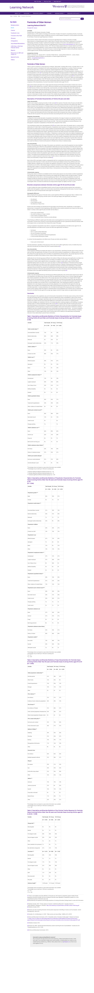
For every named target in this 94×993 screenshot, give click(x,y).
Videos (13, 59)
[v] (52, 157)
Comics (13, 30)
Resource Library (38, 13)
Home (11, 16)
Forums (49, 13)
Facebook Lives (15, 33)
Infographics (14, 41)
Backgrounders (15, 25)
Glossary (13, 38)
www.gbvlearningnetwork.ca (38, 57)
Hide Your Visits (47, 1)
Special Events (15, 57)
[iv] (55, 103)
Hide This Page (37, 1)
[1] (53, 125)
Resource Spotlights (73, 13)
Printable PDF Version (32, 28)
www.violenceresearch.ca (69, 44)
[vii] (66, 270)
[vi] (62, 262)
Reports (13, 50)
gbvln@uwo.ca (66, 941)
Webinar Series (59, 13)
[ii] (73, 75)
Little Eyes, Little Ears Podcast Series (17, 47)
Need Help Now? (57, 1)
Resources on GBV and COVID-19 (17, 53)
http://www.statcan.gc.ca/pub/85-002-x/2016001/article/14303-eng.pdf (63, 905)
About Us (17, 13)
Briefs (19, 16)
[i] (40, 72)
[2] (59, 246)
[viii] (56, 303)
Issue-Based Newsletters (18, 43)
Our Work (26, 13)
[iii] (30, 86)
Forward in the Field (16, 35)
